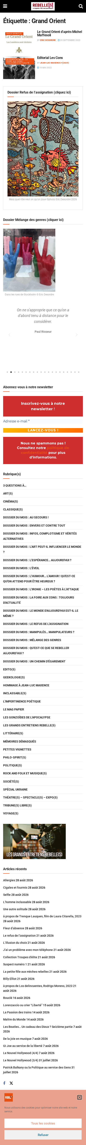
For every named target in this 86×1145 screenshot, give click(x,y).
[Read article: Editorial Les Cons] (19, 67)
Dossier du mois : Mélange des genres (32, 640)
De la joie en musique (17, 1038)
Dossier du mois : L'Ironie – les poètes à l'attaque (41, 589)
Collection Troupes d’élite (20, 957)
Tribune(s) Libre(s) (17, 805)
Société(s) (11, 781)
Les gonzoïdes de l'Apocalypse (26, 717)
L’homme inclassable (17, 902)
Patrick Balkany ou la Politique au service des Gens (37, 1067)
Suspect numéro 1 (15, 964)
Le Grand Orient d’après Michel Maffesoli (59, 33)
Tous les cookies (43, 1123)
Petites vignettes (17, 749)
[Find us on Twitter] (11, 1083)
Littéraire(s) (13, 733)
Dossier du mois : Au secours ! (26, 517)
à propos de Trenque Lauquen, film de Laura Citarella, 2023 (42, 916)
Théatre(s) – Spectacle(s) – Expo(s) (30, 797)
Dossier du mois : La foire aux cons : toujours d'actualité (17, 61)
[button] (79, 1097)
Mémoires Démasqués (19, 741)
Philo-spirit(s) (14, 34)
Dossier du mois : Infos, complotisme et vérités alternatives (40, 536)
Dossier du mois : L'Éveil (21, 568)
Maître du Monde (14, 1019)
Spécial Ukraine (15, 789)
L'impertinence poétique (22, 701)
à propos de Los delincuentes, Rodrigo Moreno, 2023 (37, 986)
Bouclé (7, 998)
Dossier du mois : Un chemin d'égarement (34, 661)
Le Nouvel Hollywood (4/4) (20, 1053)
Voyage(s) (10, 813)
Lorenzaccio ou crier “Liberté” (22, 1005)
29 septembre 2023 (70, 40)
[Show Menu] (5, 6)
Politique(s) (12, 765)
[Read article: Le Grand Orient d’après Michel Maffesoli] (19, 41)
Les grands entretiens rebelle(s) (29, 725)
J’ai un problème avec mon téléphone (28, 950)
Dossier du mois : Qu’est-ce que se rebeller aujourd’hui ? (36, 650)
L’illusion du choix (15, 942)
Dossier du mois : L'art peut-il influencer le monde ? (42, 549)
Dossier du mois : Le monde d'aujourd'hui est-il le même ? (40, 613)
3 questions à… (14, 485)
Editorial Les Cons (50, 58)
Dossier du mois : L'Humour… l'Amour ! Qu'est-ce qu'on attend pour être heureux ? (39, 578)
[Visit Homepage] (43, 6)
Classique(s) (13, 509)
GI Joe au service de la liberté (22, 1046)
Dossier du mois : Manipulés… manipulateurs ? (38, 632)
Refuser (43, 1135)
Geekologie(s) (14, 677)
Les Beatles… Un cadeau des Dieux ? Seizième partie (38, 1026)
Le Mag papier (13, 709)
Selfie (7, 894)
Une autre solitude (15, 909)
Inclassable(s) (14, 693)
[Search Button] (81, 6)
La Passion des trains (17, 1012)
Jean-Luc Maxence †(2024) (54, 63)
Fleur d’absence (13, 928)
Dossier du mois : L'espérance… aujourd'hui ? (37, 560)
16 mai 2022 (45, 67)
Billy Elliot (9, 978)
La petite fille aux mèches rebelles (26, 971)
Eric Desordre (48, 40)
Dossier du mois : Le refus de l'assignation (35, 624)
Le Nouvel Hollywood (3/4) (20, 1060)
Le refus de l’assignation (19, 935)
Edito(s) (9, 669)
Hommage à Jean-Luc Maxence (26, 685)
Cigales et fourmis (15, 887)
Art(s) (8, 493)
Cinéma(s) (10, 501)
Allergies (9, 880)
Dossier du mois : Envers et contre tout (34, 525)
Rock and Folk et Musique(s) (25, 773)
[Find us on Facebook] (4, 1083)
